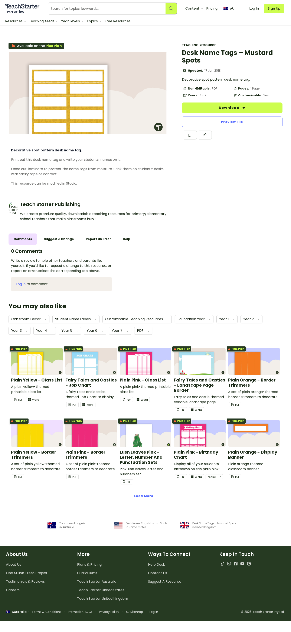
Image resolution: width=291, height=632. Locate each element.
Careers (13, 590)
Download (230, 107)
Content (192, 8)
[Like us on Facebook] (235, 564)
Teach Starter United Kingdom (102, 598)
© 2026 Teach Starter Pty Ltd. (263, 612)
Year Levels (71, 21)
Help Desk (156, 564)
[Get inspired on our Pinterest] (249, 564)
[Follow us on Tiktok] (222, 564)
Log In (154, 612)
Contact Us (157, 573)
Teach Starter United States (100, 590)
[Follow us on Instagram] (229, 564)
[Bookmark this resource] (190, 135)
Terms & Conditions (46, 612)
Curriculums (87, 573)
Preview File (232, 122)
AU (232, 8)
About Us (13, 564)
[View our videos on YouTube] (242, 564)
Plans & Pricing (89, 564)
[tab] (23, 239)
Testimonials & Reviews (25, 581)
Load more (143, 496)
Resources (14, 21)
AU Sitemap (134, 612)
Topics (93, 21)
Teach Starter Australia (96, 581)
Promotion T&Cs (80, 612)
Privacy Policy (109, 612)
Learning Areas (42, 21)
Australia (18, 612)
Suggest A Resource (164, 581)
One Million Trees (27, 573)
